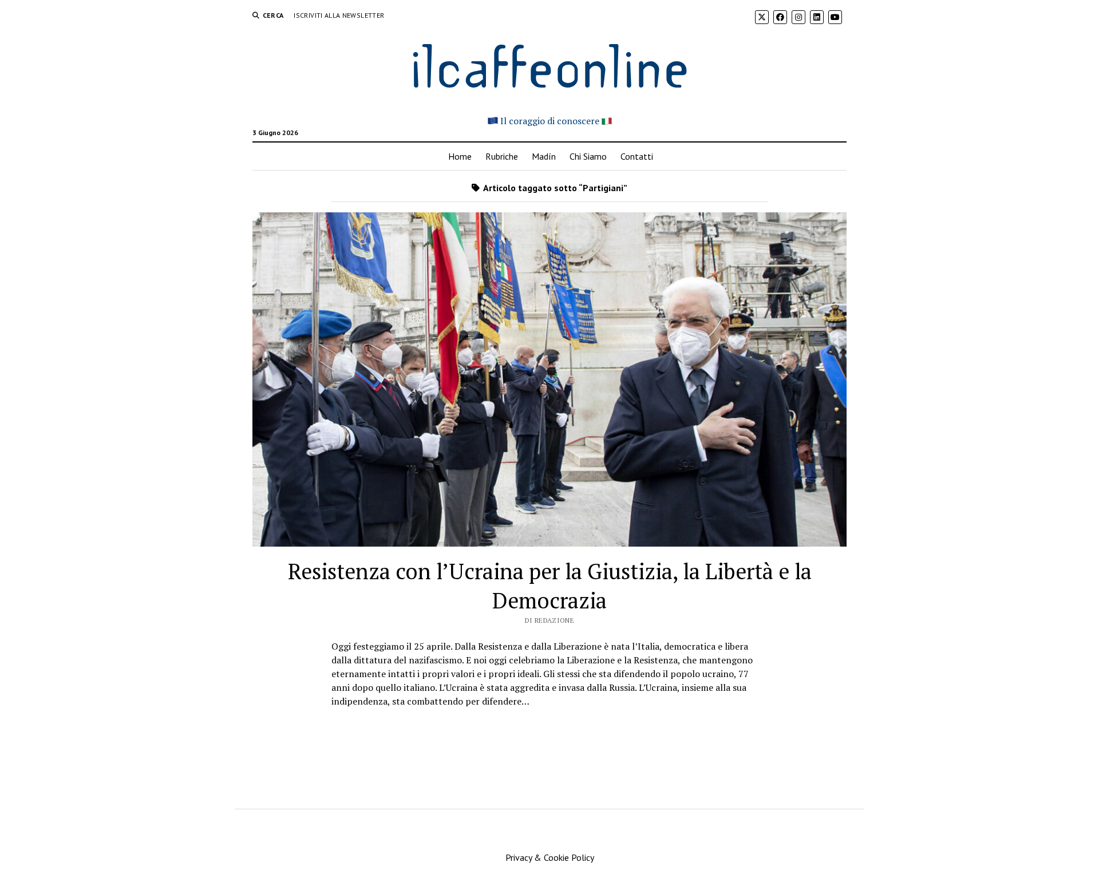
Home (460, 156)
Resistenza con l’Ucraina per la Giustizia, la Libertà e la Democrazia (550, 586)
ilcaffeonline (549, 64)
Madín (544, 156)
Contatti (636, 156)
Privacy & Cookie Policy (549, 857)
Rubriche (501, 156)
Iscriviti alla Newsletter (339, 15)
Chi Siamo (588, 156)
